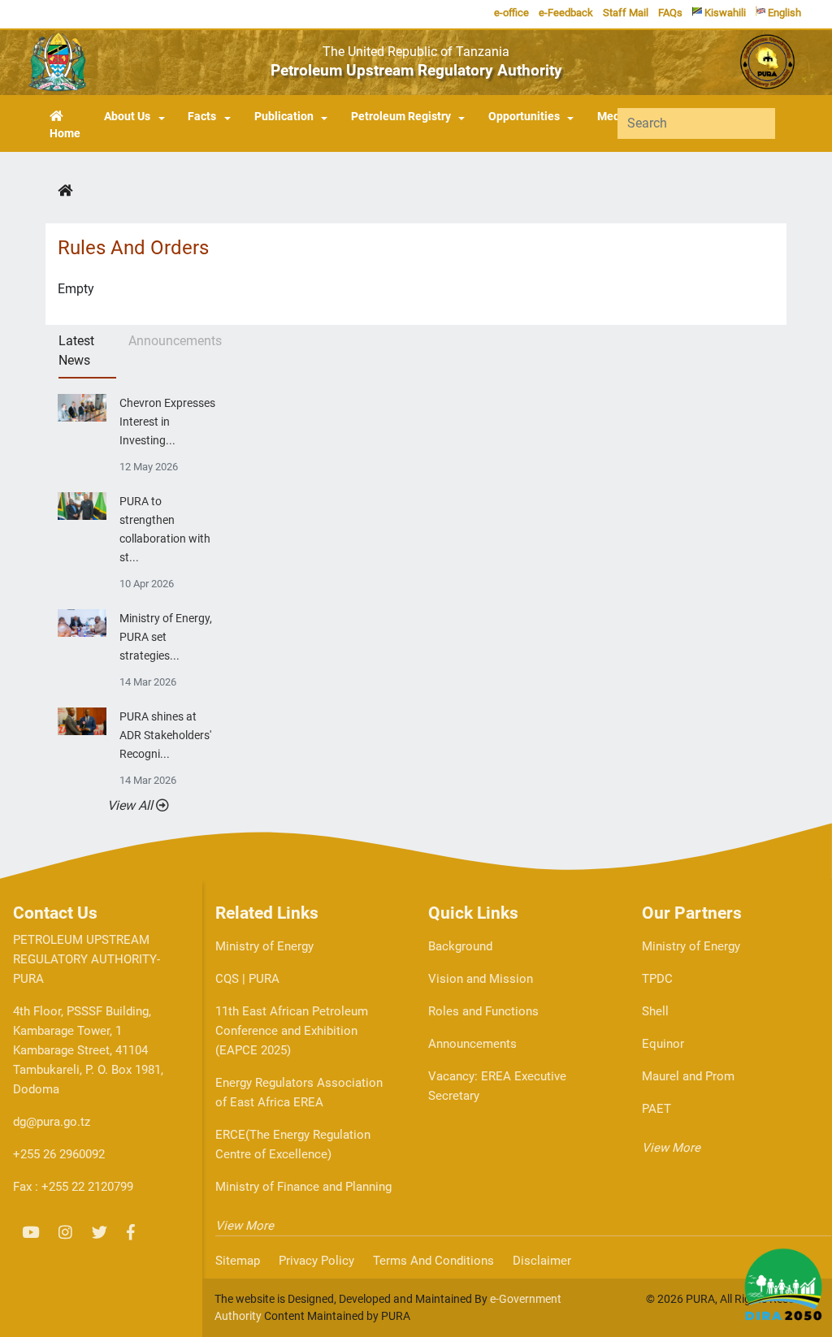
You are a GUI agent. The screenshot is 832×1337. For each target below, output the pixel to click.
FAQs (670, 12)
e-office (511, 12)
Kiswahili (724, 12)
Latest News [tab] (76, 350)
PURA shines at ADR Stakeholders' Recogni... (165, 735)
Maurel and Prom (688, 1076)
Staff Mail (625, 12)
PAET (656, 1108)
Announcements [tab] (173, 340)
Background (460, 946)
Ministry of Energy (264, 946)
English (783, 12)
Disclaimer (542, 1260)
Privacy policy (316, 1260)
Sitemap (237, 1260)
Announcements (472, 1043)
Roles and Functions (483, 1011)
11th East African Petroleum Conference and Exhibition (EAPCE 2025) (291, 1031)
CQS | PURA (247, 978)
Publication (284, 116)
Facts (202, 116)
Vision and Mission (480, 978)
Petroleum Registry (401, 116)
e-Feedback (566, 12)
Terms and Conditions (433, 1260)
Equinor (663, 1043)
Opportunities (524, 116)
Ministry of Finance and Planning (303, 1186)
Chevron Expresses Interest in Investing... (167, 422)
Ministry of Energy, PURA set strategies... (165, 637)
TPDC (657, 978)
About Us (127, 116)
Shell (655, 1011)
